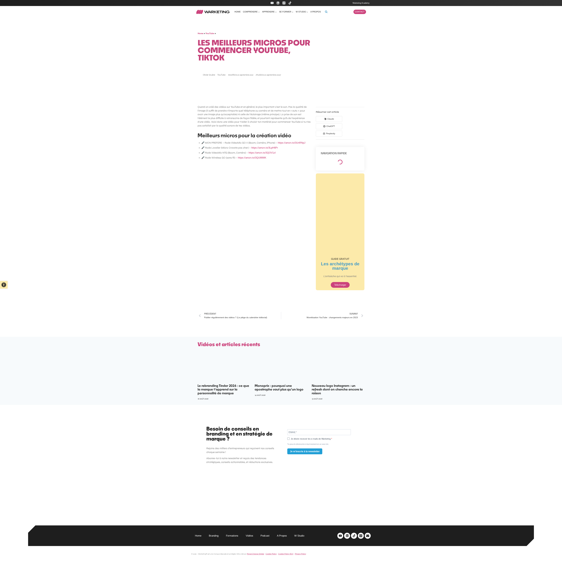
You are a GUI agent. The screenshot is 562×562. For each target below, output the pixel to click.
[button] (4, 285)
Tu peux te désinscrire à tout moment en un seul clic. (308, 444)
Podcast (265, 535)
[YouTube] (272, 3)
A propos (315, 12)
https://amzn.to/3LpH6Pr (264, 147)
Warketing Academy (361, 3)
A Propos (282, 535)
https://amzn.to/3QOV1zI (262, 152)
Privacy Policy (300, 554)
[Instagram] (284, 3)
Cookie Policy (271, 554)
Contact (360, 12)
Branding (214, 535)
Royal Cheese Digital (255, 554)
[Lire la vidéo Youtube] (254, 199)
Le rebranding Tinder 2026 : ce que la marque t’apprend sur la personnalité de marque (223, 389)
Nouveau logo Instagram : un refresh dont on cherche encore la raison (337, 389)
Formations (232, 535)
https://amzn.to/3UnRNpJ (291, 142)
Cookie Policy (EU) (285, 554)
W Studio (299, 535)
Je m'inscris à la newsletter (305, 451)
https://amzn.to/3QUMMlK (252, 157)
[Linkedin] (278, 3)
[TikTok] (290, 3)
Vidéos (249, 535)
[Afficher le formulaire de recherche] (326, 11)
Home (237, 12)
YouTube (209, 33)
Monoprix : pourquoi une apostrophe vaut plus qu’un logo (279, 387)
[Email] (368, 536)
